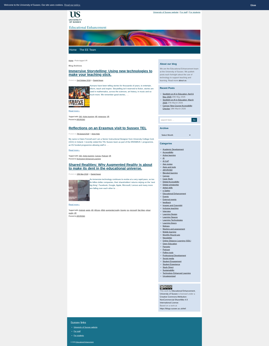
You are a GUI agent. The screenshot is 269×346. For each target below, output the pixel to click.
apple (88, 210)
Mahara (166, 226)
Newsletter (167, 238)
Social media (168, 258)
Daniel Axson (98, 80)
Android (82, 210)
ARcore (97, 210)
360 (80, 117)
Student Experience (171, 264)
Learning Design (170, 214)
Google (123, 210)
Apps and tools (169, 167)
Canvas (98, 156)
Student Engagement (172, 261)
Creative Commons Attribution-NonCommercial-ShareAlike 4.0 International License (174, 300)
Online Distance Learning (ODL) (177, 241)
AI (163, 158)
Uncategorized (169, 276)
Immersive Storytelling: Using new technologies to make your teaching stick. (110, 72)
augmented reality (113, 210)
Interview (167, 211)
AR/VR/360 (80, 120)
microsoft (133, 210)
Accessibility (168, 152)
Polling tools (168, 252)
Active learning (88, 117)
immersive (102, 117)
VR (108, 117)
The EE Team (87, 49)
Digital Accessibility (171, 182)
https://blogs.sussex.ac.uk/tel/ (173, 308)
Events (166, 196)
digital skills (168, 188)
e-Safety (166, 190)
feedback (167, 202)
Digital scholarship (171, 185)
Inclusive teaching (170, 208)
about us (182, 80)
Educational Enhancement (174, 193)
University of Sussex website (165, 12)
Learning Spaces (170, 217)
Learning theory (170, 223)
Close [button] (253, 5)
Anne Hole (96, 134)
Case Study (168, 179)
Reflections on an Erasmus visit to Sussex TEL (108, 128)
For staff (183, 12)
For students (194, 12)
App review (167, 164)
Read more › (74, 111)
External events (169, 199)
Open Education (170, 244)
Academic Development (173, 149)
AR (96, 117)
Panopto (166, 246)
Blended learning (170, 173)
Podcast (105, 156)
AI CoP (166, 161)
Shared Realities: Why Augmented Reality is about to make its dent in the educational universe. (110, 166)
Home (73, 49)
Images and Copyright (172, 205)
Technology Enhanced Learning (88, 159)
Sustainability (168, 270)
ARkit (103, 210)
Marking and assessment (174, 229)
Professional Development (174, 255)
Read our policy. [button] (72, 5)
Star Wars (141, 210)
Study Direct (168, 267)
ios (128, 210)
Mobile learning (169, 232)
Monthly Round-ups (171, 235)
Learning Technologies (173, 220)
